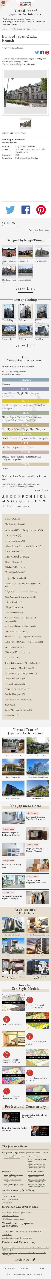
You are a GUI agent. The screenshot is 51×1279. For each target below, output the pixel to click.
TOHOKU (25, 389)
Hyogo (25, 429)
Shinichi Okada (12, 636)
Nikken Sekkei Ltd (15, 567)
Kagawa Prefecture (32, 636)
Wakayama (40, 429)
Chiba (36, 405)
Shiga (4, 429)
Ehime (24, 447)
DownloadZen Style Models (25, 987)
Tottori (5, 438)
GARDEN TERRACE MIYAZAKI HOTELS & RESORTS (21, 1231)
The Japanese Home (25, 805)
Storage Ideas (33, 813)
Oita (39, 456)
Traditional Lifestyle (35, 1171)
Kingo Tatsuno (17, 47)
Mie (35, 420)
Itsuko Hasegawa (15, 694)
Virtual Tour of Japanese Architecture (25, 731)
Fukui (29, 417)
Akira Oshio (11, 715)
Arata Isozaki (12, 530)
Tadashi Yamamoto (14, 551)
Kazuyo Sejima (29, 673)
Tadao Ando (15, 524)
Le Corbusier (12, 673)
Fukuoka (5, 456)
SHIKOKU (25, 443)
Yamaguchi (43, 438)
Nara (32, 429)
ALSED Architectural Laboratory (20, 626)
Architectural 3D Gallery (18, 1190)
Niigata (5, 417)
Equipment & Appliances (13, 1152)
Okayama (23, 438)
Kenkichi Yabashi (13, 657)
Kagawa (16, 447)
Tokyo (43, 405)
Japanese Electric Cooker (36, 1156)
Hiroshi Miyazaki (13, 562)
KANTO (25, 400)
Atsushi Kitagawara (15, 647)
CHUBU (25, 412)
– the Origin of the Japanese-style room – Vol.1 (37, 1185)
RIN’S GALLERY (8, 223)
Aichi (29, 420)
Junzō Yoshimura (32, 546)
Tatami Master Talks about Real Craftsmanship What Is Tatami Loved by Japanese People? (25, 1249)
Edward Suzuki (13, 546)
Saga (13, 456)
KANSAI (25, 424)
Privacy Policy (25, 1268)
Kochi (30, 447)
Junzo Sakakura (15, 678)
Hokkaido (6, 384)
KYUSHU (25, 452)
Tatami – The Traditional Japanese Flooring (36, 1176)
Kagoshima (17, 459)
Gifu (14, 420)
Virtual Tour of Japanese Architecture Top (19, 29)
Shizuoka (21, 420)
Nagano (7, 420)
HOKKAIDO (25, 379)
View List (25, 288)
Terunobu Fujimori (29, 591)
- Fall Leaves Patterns (10, 1216)
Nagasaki (20, 456)
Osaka (18, 429)
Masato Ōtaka (12, 518)
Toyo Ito (11, 591)
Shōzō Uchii (13, 535)
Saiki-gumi (10, 668)
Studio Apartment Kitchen (10, 1199)
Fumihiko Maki (15, 572)
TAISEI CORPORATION (17, 689)
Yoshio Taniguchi (15, 540)
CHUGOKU (25, 434)
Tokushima (6, 447)
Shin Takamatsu (16, 663)
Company (22, 506)
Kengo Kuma (32, 530)
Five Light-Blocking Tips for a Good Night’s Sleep (13, 1176)
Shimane (13, 438)
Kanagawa (8, 408)
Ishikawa (22, 417)
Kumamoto (31, 456)
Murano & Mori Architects (18, 699)
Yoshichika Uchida (14, 612)
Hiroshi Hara (26, 668)
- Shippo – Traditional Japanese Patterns (16, 1212)
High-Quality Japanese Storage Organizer (14, 1185)
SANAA (10, 704)
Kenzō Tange (35, 641)
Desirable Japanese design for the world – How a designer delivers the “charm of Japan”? (24, 1254)
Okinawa (5, 468)
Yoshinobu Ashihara (15, 683)
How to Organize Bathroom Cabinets (12, 1181)
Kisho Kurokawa (17, 556)
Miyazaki (7, 459)
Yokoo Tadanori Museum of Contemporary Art (17, 1238)
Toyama (13, 417)
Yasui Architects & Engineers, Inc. (20, 597)
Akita (27, 393)
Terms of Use (10, 1268)
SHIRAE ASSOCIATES (16, 631)
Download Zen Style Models (20, 1206)
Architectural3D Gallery (25, 911)
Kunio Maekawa (15, 641)
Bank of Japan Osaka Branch (25, 158)
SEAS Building (7, 1235)
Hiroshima (33, 438)
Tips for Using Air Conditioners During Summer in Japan (14, 1157)
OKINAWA (25, 464)
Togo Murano (15, 578)
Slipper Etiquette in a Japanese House (38, 1160)
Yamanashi (38, 417)
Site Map (41, 1268)
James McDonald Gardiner (18, 710)
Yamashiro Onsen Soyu (39, 230)
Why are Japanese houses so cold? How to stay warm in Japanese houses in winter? (36, 1166)
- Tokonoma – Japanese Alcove (13, 1219)
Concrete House (7, 1203)
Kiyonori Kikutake (17, 652)
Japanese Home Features (37, 1152)
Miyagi (20, 393)
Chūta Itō (34, 662)
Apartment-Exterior (8, 1196)
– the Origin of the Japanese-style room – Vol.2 (37, 1181)
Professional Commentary (25, 1106)
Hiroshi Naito (13, 602)
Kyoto (10, 429)
